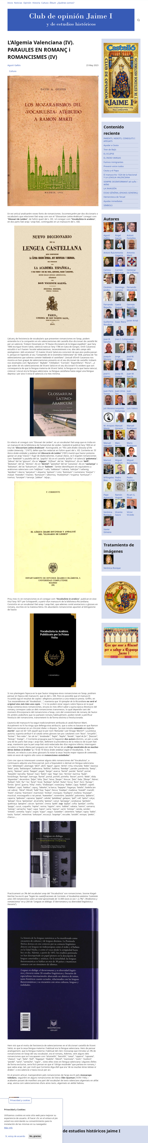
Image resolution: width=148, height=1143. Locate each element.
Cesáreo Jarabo (107, 288)
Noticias (18, 2)
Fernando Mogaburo (132, 288)
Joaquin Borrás (130, 340)
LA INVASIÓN (110, 188)
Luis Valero (132, 408)
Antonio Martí (131, 254)
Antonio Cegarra (119, 254)
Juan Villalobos (131, 392)
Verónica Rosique (108, 513)
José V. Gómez (107, 375)
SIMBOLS (108, 205)
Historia (36, 2)
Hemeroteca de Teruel (114, 196)
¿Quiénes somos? (65, 2)
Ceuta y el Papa (111, 170)
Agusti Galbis (14, 65)
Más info (8, 1127)
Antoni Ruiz (109, 252)
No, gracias (35, 1136)
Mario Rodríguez (132, 444)
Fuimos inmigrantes (113, 162)
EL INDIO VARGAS (112, 157)
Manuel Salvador (108, 444)
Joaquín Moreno (107, 357)
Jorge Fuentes (119, 357)
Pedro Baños (118, 478)
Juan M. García (130, 375)
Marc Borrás (118, 444)
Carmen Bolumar (119, 271)
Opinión (27, 2)
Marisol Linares (107, 461)
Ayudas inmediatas (113, 201)
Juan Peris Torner (108, 392)
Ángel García (118, 236)
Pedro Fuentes (131, 478)
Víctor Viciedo (130, 513)
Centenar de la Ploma (132, 271)
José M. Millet (130, 357)
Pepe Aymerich (108, 496)
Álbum (53, 2)
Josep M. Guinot (119, 375)
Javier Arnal (132, 320)
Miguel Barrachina (132, 461)
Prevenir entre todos (114, 166)
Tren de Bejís (110, 149)
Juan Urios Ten (120, 392)
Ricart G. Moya (131, 496)
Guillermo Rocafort (108, 323)
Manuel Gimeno (119, 427)
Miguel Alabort (118, 461)
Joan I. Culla (121, 339)
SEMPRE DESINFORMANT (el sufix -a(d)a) (121, 183)
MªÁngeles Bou (109, 478)
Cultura (44, 2)
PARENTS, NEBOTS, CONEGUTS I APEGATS (119, 139)
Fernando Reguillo (108, 306)
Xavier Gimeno (107, 530)
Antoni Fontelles (131, 236)
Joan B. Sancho (107, 340)
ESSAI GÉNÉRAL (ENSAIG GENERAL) (121, 192)
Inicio (10, 2)
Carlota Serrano (107, 271)
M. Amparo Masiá (109, 427)
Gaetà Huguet (118, 306)
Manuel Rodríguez (132, 427)
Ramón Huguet (118, 496)
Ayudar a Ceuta (111, 145)
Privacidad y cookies (20, 1100)
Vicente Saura (118, 513)
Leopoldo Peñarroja (120, 409)
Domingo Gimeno (119, 288)
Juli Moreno (109, 408)
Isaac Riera (120, 321)
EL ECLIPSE (109, 153)
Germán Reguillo (131, 306)
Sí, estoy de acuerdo (15, 1136)
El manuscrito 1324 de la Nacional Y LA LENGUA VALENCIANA (120, 176)
